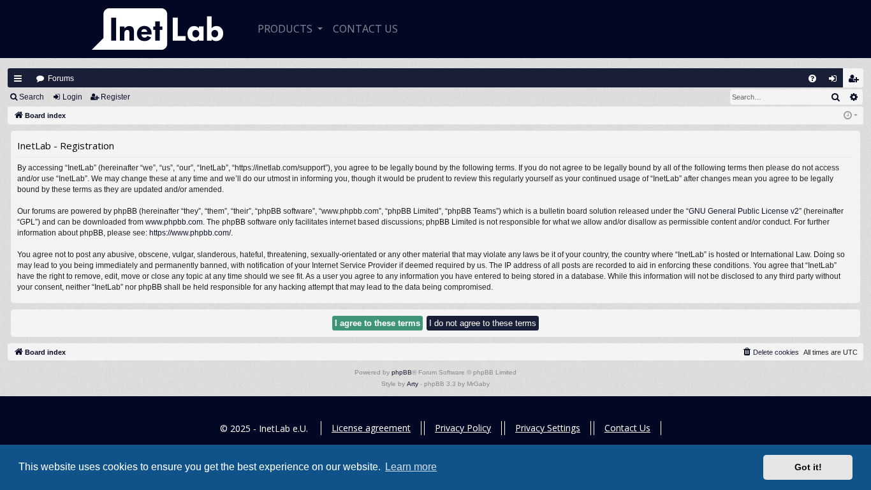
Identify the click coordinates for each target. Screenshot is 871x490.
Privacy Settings (547, 428)
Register (115, 97)
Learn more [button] (411, 466)
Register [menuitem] (856, 81)
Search (31, 97)
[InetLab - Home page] (157, 29)
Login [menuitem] (835, 81)
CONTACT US (365, 29)
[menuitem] (812, 78)
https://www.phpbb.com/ (190, 232)
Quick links (18, 78)
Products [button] (286, 29)
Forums (61, 78)
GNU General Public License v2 (744, 211)
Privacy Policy (463, 428)
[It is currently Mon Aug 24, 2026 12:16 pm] (851, 115)
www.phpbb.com (174, 222)
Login (72, 97)
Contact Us (627, 428)
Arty (412, 383)
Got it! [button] (808, 467)
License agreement (371, 428)
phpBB (402, 372)
